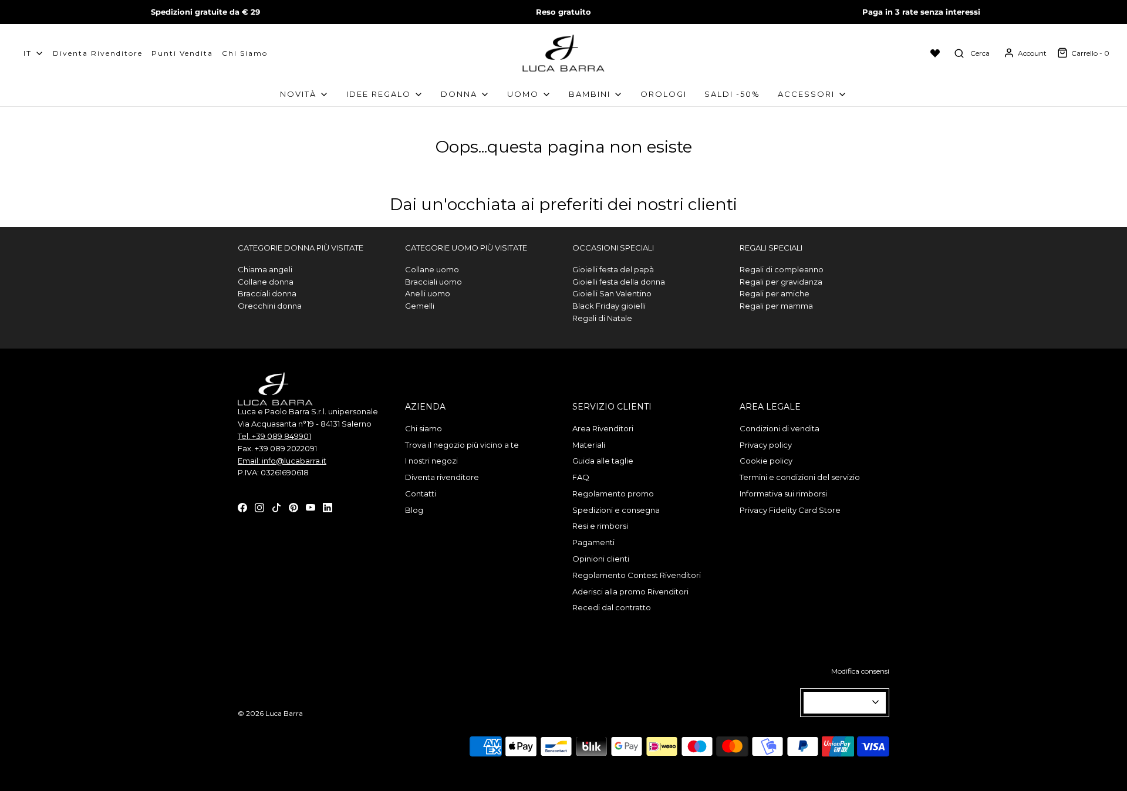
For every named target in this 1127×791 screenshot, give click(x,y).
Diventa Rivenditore (98, 53)
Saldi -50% (732, 94)
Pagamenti (593, 542)
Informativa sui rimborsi (783, 493)
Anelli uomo (427, 293)
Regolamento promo (613, 493)
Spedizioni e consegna (616, 510)
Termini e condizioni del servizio (800, 477)
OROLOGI (663, 94)
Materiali (588, 444)
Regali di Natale (602, 318)
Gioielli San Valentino (612, 293)
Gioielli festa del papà (613, 269)
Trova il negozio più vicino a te (462, 444)
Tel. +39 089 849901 (274, 436)
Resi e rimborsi (600, 525)
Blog (414, 510)
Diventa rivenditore (442, 477)
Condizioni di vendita (779, 428)
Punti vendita (182, 53)
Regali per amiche (774, 293)
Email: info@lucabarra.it (282, 460)
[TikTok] (276, 506)
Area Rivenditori (602, 428)
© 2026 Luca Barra (270, 713)
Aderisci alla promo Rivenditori (630, 591)
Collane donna (265, 281)
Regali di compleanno (782, 269)
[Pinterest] (293, 506)
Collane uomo (432, 269)
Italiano (839, 702)
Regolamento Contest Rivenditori (636, 575)
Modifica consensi (860, 671)
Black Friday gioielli (609, 305)
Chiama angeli (265, 269)
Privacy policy (766, 444)
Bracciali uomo (433, 281)
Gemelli (419, 305)
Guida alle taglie (602, 460)
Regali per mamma (776, 305)
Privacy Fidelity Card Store (790, 510)
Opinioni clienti (600, 558)
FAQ (580, 477)
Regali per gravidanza (781, 281)
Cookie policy (766, 460)
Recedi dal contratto (611, 607)
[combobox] (845, 703)
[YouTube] (310, 506)
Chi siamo (245, 53)
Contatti (420, 493)
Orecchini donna (270, 305)
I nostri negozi (431, 460)
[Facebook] (242, 506)
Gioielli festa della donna (618, 281)
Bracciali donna (267, 293)
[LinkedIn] (327, 506)
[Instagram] (259, 506)
